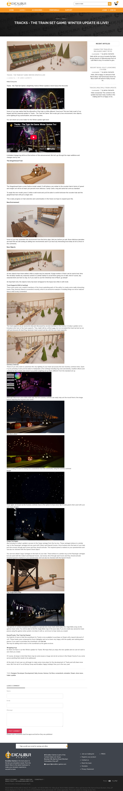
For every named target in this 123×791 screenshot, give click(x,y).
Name (9, 691)
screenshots (59, 673)
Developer (20, 673)
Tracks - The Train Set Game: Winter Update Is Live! (26, 75)
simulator (67, 673)
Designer (14, 673)
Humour (45, 673)
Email (8, 700)
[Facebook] (82, 746)
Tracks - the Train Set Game (16, 86)
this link (43, 641)
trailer (8, 675)
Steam (73, 673)
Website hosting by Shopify (23, 784)
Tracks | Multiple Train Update (103, 88)
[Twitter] (88, 746)
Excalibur (12, 784)
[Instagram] (99, 746)
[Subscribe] (67, 746)
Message (10, 710)
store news (79, 673)
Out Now (52, 673)
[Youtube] (94, 746)
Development (29, 673)
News (64, 18)
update (13, 675)
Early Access (39, 673)
